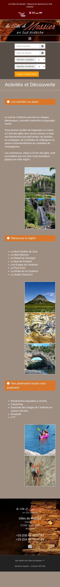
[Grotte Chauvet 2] (38, 314)
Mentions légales (22, 566)
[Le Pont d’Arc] (38, 345)
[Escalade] (38, 457)
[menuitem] (30, 13)
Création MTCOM (38, 566)
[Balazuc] (38, 169)
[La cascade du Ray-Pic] (38, 199)
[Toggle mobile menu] (30, 38)
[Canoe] (38, 426)
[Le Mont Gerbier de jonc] (38, 283)
